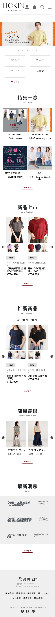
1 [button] (18, 50)
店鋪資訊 (9, 593)
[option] (27, 35)
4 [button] (32, 50)
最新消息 (31, 593)
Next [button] (51, 247)
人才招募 (16, 598)
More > (27, 187)
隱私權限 (38, 598)
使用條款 (27, 598)
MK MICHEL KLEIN (15, 264)
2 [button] (22, 50)
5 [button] (36, 50)
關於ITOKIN (44, 593)
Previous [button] (3, 247)
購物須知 (20, 593)
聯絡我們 (30, 579)
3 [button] (27, 50)
